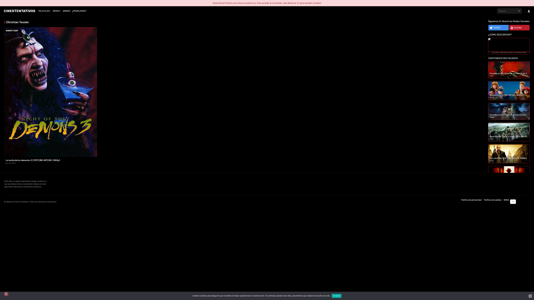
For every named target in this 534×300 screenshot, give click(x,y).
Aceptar (336, 296)
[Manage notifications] (6, 294)
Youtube (518, 27)
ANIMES (66, 11)
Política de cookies (492, 200)
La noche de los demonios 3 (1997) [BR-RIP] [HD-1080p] (33, 160)
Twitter (496, 27)
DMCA (506, 200)
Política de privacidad (471, 200)
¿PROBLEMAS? (79, 11)
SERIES (56, 11)
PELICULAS (44, 11)
